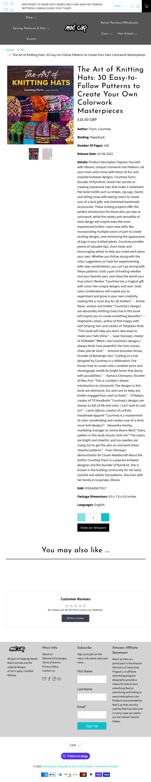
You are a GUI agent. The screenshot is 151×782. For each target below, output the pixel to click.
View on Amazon (93, 527)
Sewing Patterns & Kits (29, 28)
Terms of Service (51, 662)
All (22, 50)
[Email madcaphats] (7, 5)
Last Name (84, 689)
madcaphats (49, 766)
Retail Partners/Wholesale (119, 23)
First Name (84, 671)
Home (10, 50)
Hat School (125, 33)
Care (104, 33)
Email (82, 707)
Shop (29, 17)
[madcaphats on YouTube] (12, 11)
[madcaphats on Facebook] (12, 5)
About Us (47, 654)
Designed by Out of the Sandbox (75, 766)
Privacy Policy (50, 667)
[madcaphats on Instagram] (7, 11)
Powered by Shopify (106, 766)
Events (31, 39)
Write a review (75, 618)
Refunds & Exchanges (54, 658)
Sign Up (92, 726)
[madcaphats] (75, 28)
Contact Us (48, 671)
